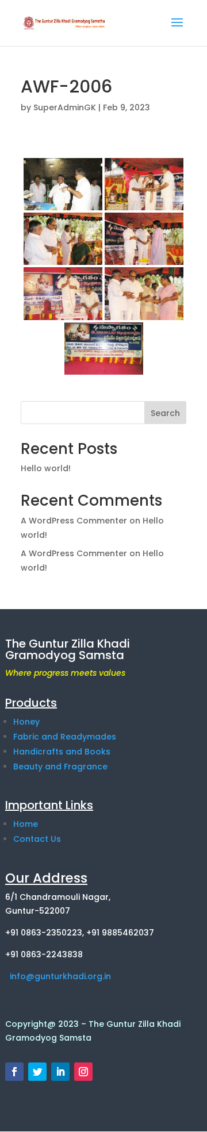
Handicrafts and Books (61, 751)
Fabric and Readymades (64, 736)
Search (165, 413)
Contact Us (37, 839)
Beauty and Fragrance (60, 766)
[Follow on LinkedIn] (60, 1071)
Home (25, 824)
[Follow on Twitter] (37, 1071)
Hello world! (46, 468)
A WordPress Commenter (74, 553)
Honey (26, 721)
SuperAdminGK (64, 107)
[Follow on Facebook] (14, 1071)
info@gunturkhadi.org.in (58, 976)
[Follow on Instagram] (83, 1071)
